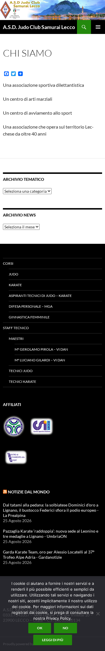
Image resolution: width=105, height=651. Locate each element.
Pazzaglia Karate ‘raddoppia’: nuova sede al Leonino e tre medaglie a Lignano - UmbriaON (50, 534)
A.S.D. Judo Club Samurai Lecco (39, 27)
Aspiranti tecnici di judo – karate (40, 295)
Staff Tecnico (16, 328)
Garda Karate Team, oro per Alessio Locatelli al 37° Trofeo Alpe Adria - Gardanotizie (48, 554)
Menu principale (98, 27)
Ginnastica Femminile (29, 317)
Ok (39, 628)
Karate (15, 285)
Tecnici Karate (22, 381)
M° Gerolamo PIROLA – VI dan (41, 349)
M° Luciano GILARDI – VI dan (40, 360)
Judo (13, 274)
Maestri (16, 338)
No (65, 628)
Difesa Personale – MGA (30, 306)
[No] (98, 613)
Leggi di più (52, 640)
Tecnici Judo (21, 371)
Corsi (8, 263)
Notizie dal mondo (29, 491)
